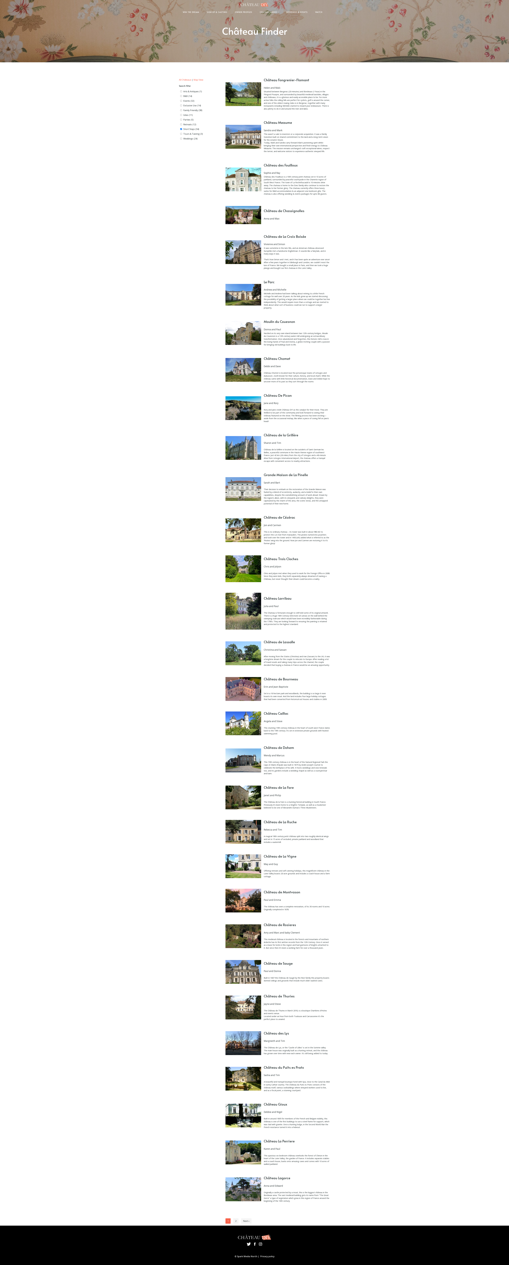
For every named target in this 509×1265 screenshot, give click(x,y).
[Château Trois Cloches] (243, 568)
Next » (246, 1221)
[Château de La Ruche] (243, 832)
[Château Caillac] (243, 723)
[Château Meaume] (243, 137)
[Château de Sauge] (243, 972)
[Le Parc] (243, 295)
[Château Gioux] (243, 1115)
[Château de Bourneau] (243, 689)
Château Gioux (275, 1104)
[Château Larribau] (243, 611)
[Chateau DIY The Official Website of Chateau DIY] (254, 4)
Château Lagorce (277, 1178)
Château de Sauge (278, 963)
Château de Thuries (279, 996)
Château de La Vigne (280, 856)
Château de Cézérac (279, 517)
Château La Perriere (279, 1141)
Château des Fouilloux (281, 165)
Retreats (189, 124)
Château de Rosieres (280, 924)
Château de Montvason (282, 892)
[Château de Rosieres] (243, 936)
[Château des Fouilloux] (243, 179)
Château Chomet (277, 358)
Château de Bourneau (281, 679)
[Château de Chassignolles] (243, 215)
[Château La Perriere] (243, 1152)
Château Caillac (276, 713)
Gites (188, 115)
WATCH (318, 12)
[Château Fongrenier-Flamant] (243, 94)
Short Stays (191, 129)
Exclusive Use (192, 105)
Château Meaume (278, 122)
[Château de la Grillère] (243, 448)
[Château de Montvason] (243, 900)
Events (188, 100)
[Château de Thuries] (243, 1007)
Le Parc (269, 282)
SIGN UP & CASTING (217, 12)
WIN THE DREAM (191, 12)
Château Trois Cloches (281, 558)
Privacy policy (267, 1256)
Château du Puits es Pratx (284, 1067)
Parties (188, 119)
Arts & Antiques (192, 91)
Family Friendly (192, 110)
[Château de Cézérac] (243, 530)
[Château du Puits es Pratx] (243, 1079)
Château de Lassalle (279, 642)
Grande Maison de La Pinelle (286, 474)
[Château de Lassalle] (243, 653)
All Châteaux (185, 79)
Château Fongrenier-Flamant (286, 80)
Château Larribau (277, 598)
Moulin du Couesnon (279, 321)
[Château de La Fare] (243, 797)
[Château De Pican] (243, 408)
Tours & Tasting (193, 133)
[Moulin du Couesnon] (243, 333)
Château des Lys (276, 1033)
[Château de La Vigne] (243, 866)
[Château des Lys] (243, 1043)
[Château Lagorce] (243, 1189)
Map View (198, 79)
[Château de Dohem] (243, 760)
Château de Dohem (279, 747)
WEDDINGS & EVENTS (297, 12)
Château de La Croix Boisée (285, 236)
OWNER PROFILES (243, 12)
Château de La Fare (279, 787)
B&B (187, 96)
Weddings (190, 138)
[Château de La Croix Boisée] (243, 252)
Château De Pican (278, 395)
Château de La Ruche (280, 822)
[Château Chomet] (243, 370)
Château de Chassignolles (284, 210)
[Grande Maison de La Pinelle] (243, 489)
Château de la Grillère (281, 435)
